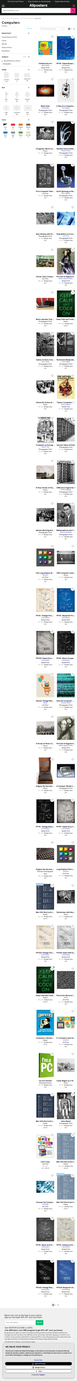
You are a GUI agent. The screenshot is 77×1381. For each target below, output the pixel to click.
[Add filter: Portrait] (7, 75)
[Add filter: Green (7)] (20, 132)
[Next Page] (74, 29)
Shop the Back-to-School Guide (39, 1)
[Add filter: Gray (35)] (13, 132)
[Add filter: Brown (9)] (28, 124)
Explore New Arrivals (62, 1)
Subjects (4, 18)
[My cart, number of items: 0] (73, 5)
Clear (24, 56)
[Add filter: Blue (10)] (5, 132)
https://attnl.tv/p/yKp (50, 1339)
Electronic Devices (27, 18)
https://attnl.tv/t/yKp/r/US (28, 1339)
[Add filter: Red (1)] (13, 124)
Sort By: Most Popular (48, 29)
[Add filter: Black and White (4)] (5, 124)
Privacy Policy (38, 1360)
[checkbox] (6, 96)
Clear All (29, 28)
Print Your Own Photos (16, 1)
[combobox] (36, 10)
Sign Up (39, 1322)
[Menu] (3, 5)
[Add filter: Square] (17, 75)
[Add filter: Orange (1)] (20, 124)
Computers (37, 18)
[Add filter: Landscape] (27, 75)
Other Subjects (14, 18)
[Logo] (38, 6)
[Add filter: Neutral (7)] (28, 132)
